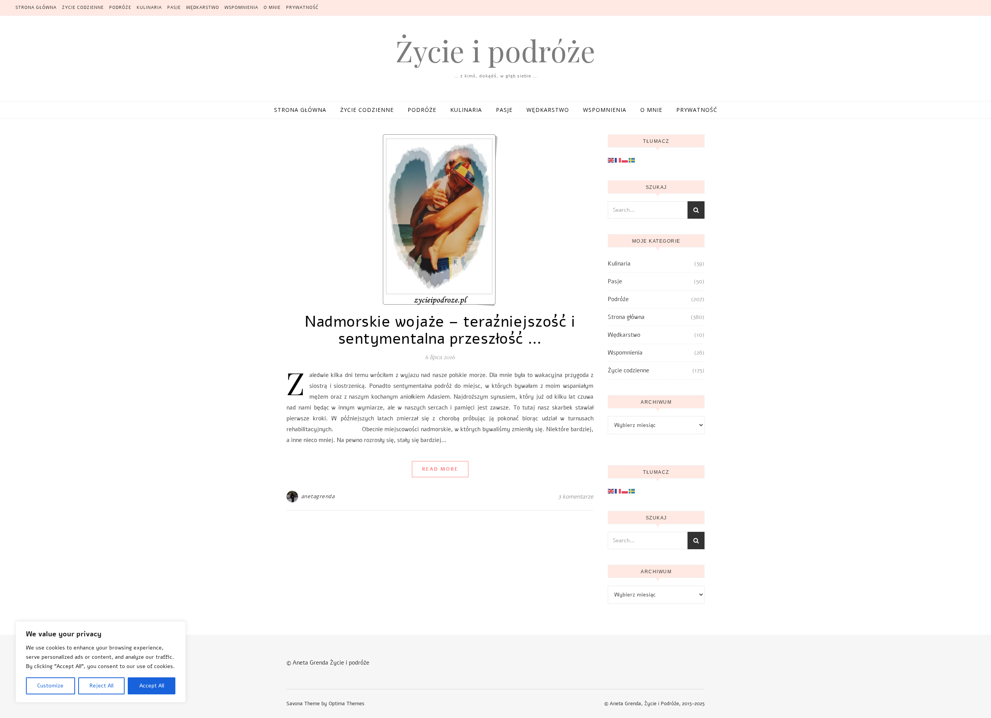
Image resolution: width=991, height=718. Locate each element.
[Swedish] (632, 160)
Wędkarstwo (202, 7)
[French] (618, 160)
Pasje (174, 7)
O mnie (272, 7)
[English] (611, 160)
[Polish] (625, 160)
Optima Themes (346, 703)
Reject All (101, 685)
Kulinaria (149, 7)
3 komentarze (575, 496)
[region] (100, 662)
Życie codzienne (83, 7)
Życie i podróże (495, 50)
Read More (440, 469)
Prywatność (302, 7)
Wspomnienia (241, 7)
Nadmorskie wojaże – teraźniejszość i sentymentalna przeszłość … (440, 330)
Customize (50, 685)
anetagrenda (318, 496)
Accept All (151, 685)
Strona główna (36, 7)
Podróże (120, 7)
